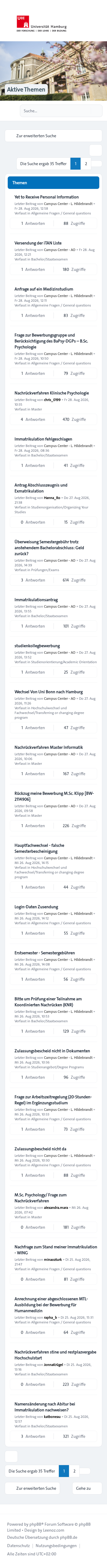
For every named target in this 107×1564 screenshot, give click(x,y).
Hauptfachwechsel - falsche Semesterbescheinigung (39, 848)
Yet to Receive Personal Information (47, 197)
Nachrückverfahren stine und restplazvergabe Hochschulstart (55, 1355)
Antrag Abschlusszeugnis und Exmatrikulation (41, 488)
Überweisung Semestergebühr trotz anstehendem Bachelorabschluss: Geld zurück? (49, 548)
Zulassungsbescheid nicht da (40, 1149)
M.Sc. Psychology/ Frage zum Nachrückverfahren (41, 1198)
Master (36, 409)
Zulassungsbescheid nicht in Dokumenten (52, 1051)
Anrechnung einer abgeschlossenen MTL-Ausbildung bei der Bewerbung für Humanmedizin (51, 1305)
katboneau (52, 1416)
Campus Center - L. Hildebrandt (68, 203)
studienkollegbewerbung (37, 646)
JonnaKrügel (53, 1364)
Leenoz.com (53, 1530)
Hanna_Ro (52, 497)
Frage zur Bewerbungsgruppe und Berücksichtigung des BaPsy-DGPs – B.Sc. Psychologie (51, 341)
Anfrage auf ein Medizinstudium (44, 289)
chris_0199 (52, 399)
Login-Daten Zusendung (36, 907)
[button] (96, 163)
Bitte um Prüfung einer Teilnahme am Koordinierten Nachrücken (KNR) (48, 1002)
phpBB (35, 1524)
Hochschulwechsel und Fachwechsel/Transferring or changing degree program (49, 712)
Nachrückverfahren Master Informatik (49, 747)
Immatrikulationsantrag (36, 600)
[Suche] (86, 111)
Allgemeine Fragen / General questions (61, 213)
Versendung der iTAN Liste (38, 243)
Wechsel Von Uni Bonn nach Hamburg (49, 692)
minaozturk (53, 1259)
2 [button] (86, 164)
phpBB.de (68, 1537)
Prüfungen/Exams (45, 569)
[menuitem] (18, 1546)
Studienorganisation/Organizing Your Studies (51, 509)
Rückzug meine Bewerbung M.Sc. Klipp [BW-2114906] (54, 796)
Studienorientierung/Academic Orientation (64, 661)
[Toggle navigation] (99, 20)
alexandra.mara (56, 1207)
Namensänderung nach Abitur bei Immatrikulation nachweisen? (45, 1407)
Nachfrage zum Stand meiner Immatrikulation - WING (56, 1250)
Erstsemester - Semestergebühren (45, 953)
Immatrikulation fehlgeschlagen (43, 439)
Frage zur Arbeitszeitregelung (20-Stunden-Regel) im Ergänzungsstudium (53, 1100)
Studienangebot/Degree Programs (57, 1066)
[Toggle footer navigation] (7, 1509)
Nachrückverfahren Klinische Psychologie (52, 393)
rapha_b (50, 1317)
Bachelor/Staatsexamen (49, 259)
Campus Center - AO (59, 249)
